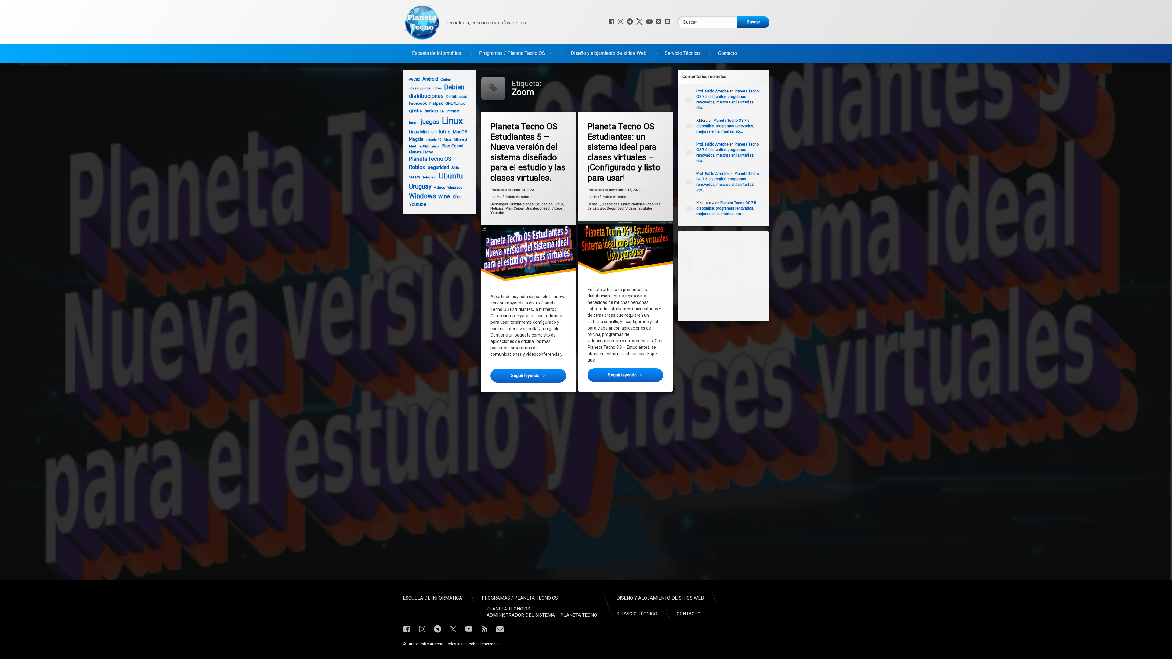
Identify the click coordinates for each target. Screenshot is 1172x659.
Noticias (497, 209)
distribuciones (426, 96)
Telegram (429, 177)
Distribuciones (522, 204)
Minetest (460, 140)
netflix (424, 146)
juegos (430, 121)
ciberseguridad (420, 88)
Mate (447, 140)
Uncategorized (538, 209)
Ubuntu (451, 176)
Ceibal (445, 79)
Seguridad (615, 209)
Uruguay (420, 186)
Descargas (499, 204)
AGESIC (414, 79)
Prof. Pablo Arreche (513, 197)
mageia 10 (433, 140)
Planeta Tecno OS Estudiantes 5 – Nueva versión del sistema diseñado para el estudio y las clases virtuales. (528, 152)
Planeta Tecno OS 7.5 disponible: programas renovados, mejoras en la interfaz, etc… (725, 126)
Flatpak (436, 103)
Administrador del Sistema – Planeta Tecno (542, 615)
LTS (433, 132)
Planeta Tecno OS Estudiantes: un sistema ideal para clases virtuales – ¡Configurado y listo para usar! (624, 152)
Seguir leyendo (538, 375)
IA (442, 111)
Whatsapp (454, 187)
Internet (453, 111)
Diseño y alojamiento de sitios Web (608, 53)
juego (413, 123)
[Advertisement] (729, 275)
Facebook (418, 103)
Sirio (455, 167)
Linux (559, 204)
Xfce (457, 196)
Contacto (727, 53)
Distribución (456, 96)
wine (444, 196)
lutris (444, 131)
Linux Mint (419, 132)
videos (439, 187)
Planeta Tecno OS (430, 159)
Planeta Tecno (421, 152)
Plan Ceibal (514, 209)
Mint (412, 146)
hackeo (431, 111)
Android (430, 79)
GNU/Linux (455, 103)
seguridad (438, 167)
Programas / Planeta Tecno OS (512, 53)
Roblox (417, 167)
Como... (594, 204)
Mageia (416, 139)
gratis (415, 110)
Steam (414, 177)
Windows (422, 196)
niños (435, 146)
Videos (557, 209)
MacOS (460, 131)
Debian (454, 87)
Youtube (497, 213)
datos (438, 88)
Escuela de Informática (436, 53)
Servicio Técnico (682, 53)
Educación (544, 204)
